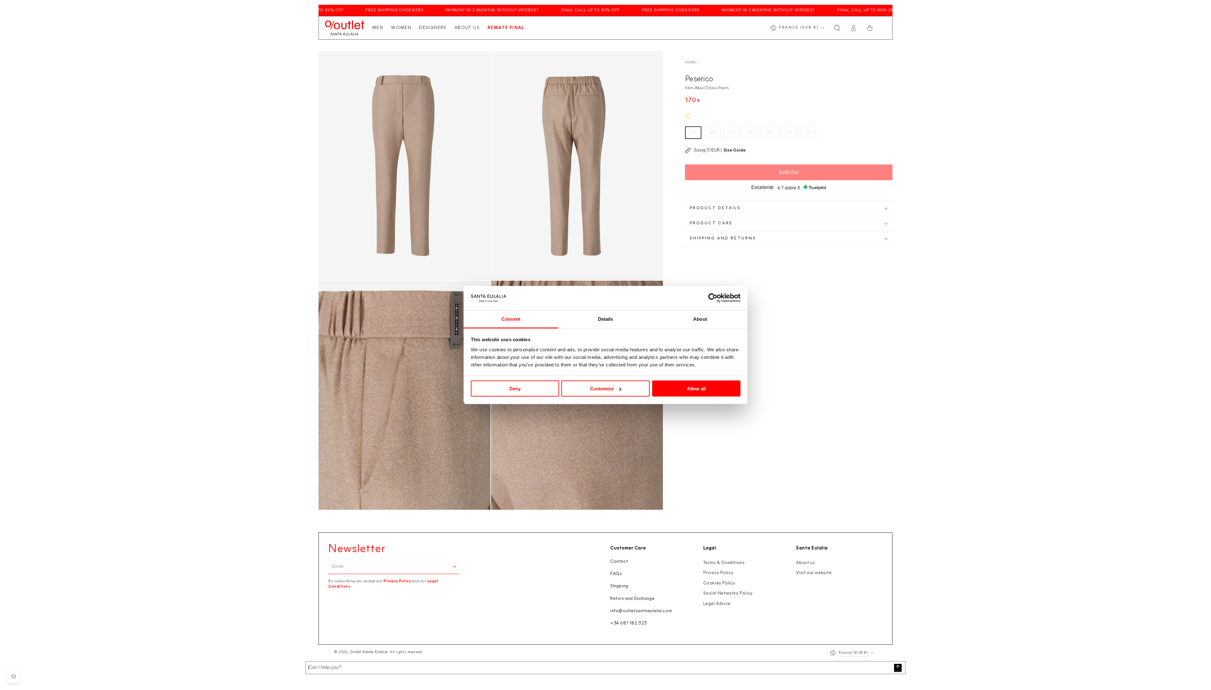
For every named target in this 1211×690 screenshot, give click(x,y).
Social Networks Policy (728, 593)
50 (808, 132)
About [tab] (700, 318)
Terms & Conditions (724, 563)
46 (770, 132)
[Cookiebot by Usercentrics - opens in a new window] (712, 298)
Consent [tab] (510, 318)
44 (750, 132)
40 (713, 132)
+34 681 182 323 (628, 623)
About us (805, 563)
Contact (619, 561)
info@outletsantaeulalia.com (641, 611)
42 (731, 132)
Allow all (696, 388)
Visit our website (814, 573)
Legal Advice (717, 603)
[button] (837, 28)
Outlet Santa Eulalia (369, 652)
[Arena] (688, 115)
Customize (602, 388)
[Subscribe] (456, 567)
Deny (515, 388)
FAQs (616, 574)
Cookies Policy (719, 583)
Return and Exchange (632, 598)
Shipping (619, 586)
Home (690, 62)
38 (693, 132)
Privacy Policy (397, 581)
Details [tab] (605, 318)
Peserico (699, 79)
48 (789, 132)
